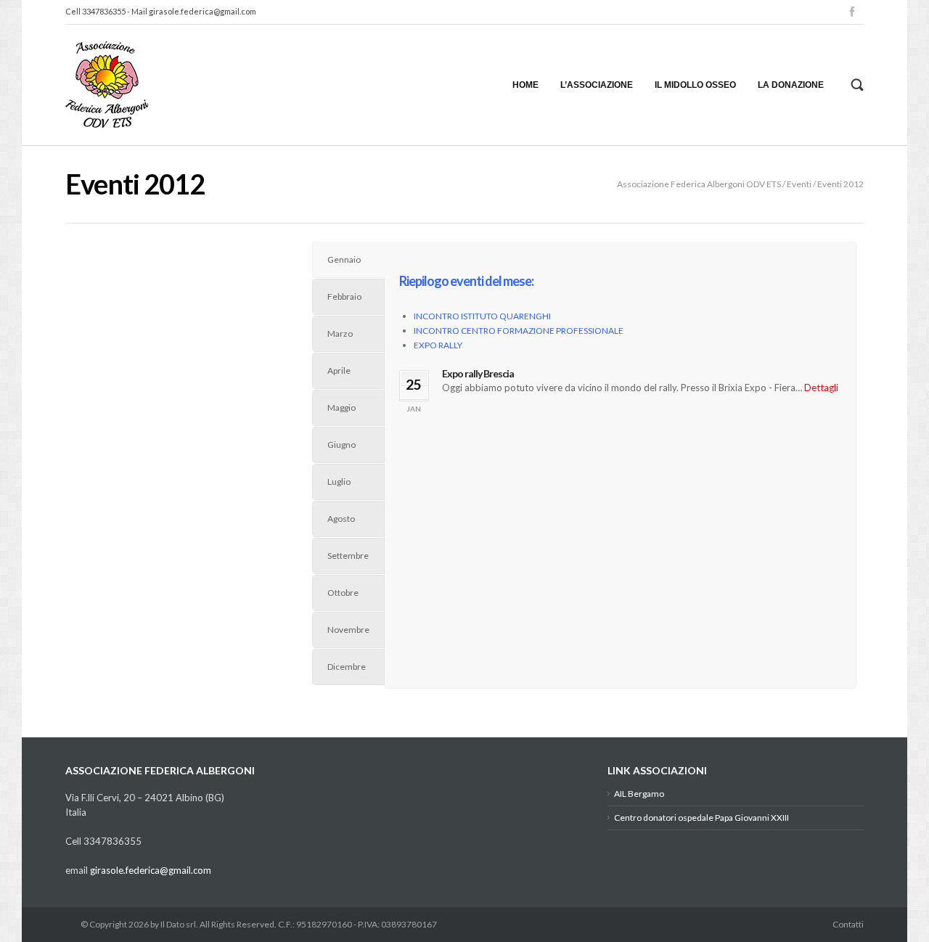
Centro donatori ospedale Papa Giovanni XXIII (701, 817)
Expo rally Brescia (478, 373)
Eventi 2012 (840, 184)
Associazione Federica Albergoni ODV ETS (699, 184)
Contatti (848, 924)
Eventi (799, 184)
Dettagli (821, 387)
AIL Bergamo (639, 793)
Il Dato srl (178, 924)
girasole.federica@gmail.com (202, 11)
